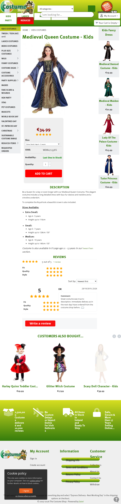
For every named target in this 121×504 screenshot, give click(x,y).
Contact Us (95, 478)
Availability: (30, 157)
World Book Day (9, 116)
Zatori (81, 501)
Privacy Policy (73, 481)
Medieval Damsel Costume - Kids (109, 66)
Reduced (25, 20)
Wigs (3, 58)
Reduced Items (8, 143)
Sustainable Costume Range (9, 137)
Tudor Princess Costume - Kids (108, 180)
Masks (4, 85)
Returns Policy (73, 474)
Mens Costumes (9, 45)
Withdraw (94, 484)
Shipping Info (72, 459)
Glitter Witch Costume (60, 386)
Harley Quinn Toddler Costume (20, 386)
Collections (95, 465)
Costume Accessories (7, 74)
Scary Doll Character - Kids (101, 386)
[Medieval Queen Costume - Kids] (48, 78)
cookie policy (35, 480)
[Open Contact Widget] (116, 500)
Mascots (5, 111)
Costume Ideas (8, 67)
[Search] (91, 8)
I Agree (26, 490)
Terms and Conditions (77, 467)
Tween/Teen (87, 248)
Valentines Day (9, 121)
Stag (3, 102)
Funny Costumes (9, 63)
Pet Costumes (8, 107)
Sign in (33, 458)
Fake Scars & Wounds (7, 91)
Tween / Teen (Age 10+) (10, 35)
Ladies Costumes (9, 41)
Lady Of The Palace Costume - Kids (108, 141)
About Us (94, 471)
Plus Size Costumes (6, 52)
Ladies (25, 16)
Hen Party (6, 97)
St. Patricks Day (9, 125)
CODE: (28, 149)
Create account (37, 465)
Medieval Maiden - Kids (109, 103)
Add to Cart (43, 173)
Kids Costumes (8, 28)
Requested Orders (6, 149)
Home (25, 30)
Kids (8, 16)
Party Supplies (8, 80)
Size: (27, 139)
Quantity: (29, 164)
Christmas (6, 130)
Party (8, 20)
